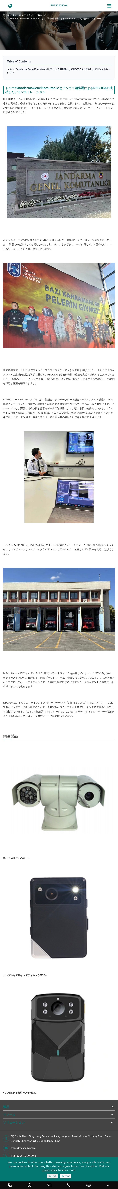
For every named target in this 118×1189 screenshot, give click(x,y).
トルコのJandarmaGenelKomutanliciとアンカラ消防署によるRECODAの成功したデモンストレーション (54, 18)
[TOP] (108, 1185)
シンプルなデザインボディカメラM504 (25, 975)
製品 (6, 1107)
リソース (9, 1114)
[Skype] (10, 1185)
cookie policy (49, 1170)
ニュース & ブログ (21, 14)
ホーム (6, 14)
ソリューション (14, 1122)
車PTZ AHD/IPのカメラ (16, 858)
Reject (52, 1176)
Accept (66, 1176)
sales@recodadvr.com (23, 1147)
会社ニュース (39, 14)
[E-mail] (49, 1185)
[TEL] (69, 1185)
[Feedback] (88, 1185)
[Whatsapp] (29, 1185)
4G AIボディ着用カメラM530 (19, 1092)
